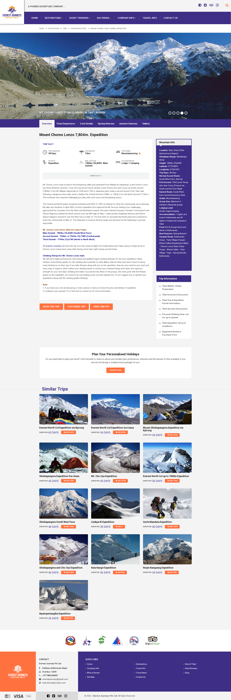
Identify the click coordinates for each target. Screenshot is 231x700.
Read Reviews (191, 668)
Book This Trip (51, 306)
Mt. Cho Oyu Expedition (104, 476)
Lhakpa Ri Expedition (102, 521)
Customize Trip (76, 306)
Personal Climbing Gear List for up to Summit (175, 316)
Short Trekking (78, 18)
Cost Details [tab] (86, 123)
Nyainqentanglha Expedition (54, 613)
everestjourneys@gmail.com (55, 679)
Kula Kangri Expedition (103, 567)
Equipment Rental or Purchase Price (171, 333)
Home (34, 18)
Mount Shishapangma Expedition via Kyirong (163, 429)
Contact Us (171, 18)
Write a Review (93, 673)
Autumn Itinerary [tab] (128, 123)
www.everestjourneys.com (54, 683)
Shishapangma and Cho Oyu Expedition (60, 567)
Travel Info (150, 18)
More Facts (95, 176)
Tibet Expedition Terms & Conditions (174, 324)
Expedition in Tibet (78, 28)
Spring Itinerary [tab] (106, 123)
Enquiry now (115, 370)
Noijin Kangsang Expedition (158, 567)
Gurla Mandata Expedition (157, 521)
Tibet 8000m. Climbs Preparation (172, 287)
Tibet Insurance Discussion (175, 294)
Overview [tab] (47, 123)
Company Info (126, 18)
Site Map (91, 677)
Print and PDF (101, 306)
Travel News (141, 673)
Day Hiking (103, 18)
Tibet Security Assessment (174, 309)
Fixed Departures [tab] (66, 123)
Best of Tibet (190, 664)
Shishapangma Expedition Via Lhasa (59, 476)
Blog (187, 673)
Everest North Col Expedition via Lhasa (112, 427)
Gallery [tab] (146, 123)
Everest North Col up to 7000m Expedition (166, 476)
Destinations (53, 18)
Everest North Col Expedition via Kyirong (61, 427)
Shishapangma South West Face (57, 521)
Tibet (65, 28)
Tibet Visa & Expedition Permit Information (173, 302)
